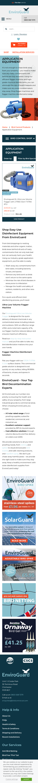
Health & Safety (9, 724)
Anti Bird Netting (9, 751)
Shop (6, 52)
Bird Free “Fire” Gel (10, 755)
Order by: (8, 159)
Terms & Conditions (10, 729)
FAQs (4, 720)
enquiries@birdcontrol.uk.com (15, 701)
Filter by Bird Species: (27, 159)
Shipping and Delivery (12, 733)
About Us (6, 716)
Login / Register (20, 34)
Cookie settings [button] (12, 779)
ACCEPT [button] (26, 779)
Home (4, 127)
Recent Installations (11, 737)
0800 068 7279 (29, 20)
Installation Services (23, 52)
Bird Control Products (20, 127)
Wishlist (19, 39)
